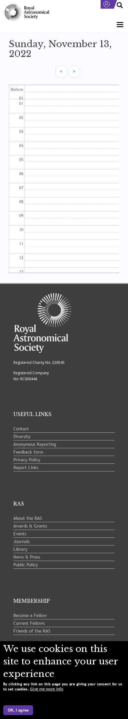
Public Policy (25, 565)
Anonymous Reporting (34, 444)
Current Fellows (29, 623)
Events (19, 533)
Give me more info (46, 689)
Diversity (21, 436)
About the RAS (27, 518)
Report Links (25, 467)
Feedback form (28, 452)
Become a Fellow (30, 615)
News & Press (26, 557)
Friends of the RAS (31, 631)
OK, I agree (18, 710)
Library (20, 549)
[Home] (27, 12)
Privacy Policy (26, 460)
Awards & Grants (30, 526)
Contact (21, 429)
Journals (21, 541)
